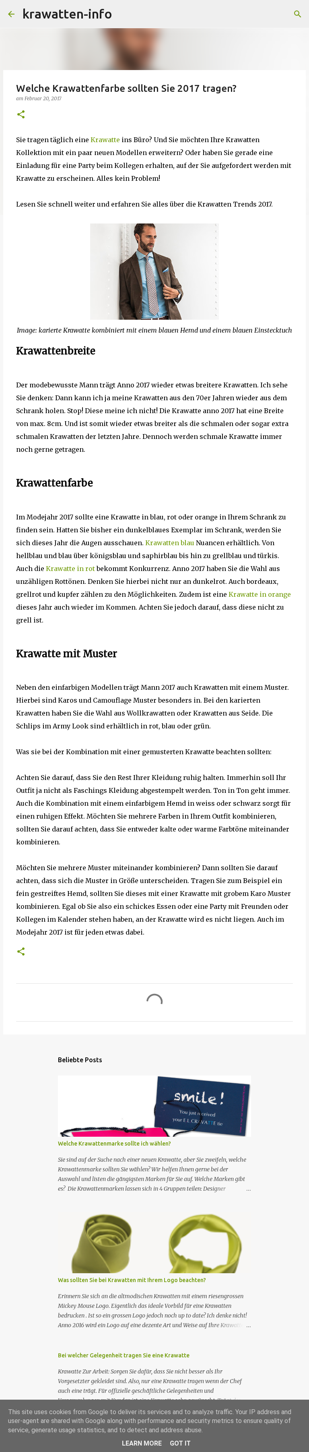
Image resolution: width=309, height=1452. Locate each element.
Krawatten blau (169, 543)
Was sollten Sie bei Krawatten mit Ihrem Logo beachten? (132, 1280)
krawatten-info (67, 13)
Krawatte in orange (260, 594)
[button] (21, 115)
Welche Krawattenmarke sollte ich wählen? (114, 1143)
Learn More (142, 1443)
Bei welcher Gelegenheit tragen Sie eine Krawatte (124, 1355)
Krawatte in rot (70, 569)
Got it (180, 1443)
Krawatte (105, 140)
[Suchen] (123, 14)
